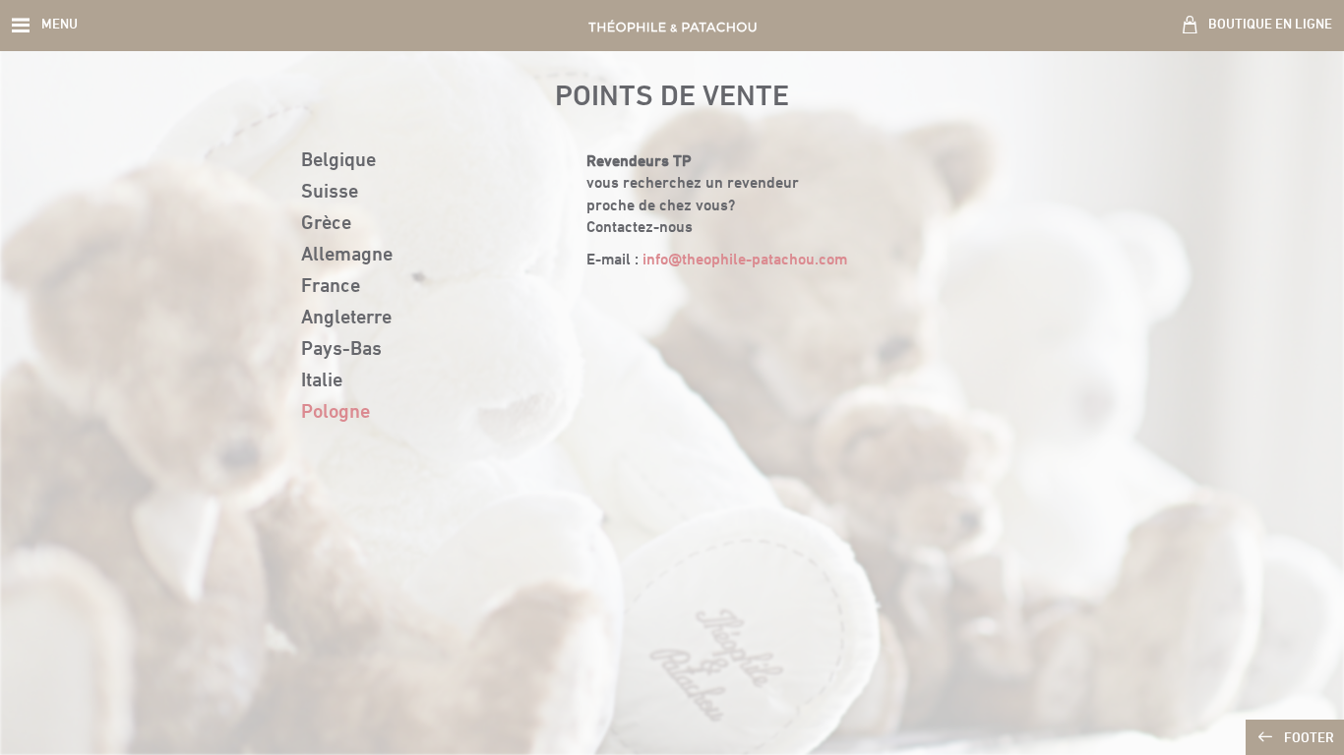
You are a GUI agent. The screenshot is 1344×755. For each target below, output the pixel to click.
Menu (59, 25)
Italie (321, 381)
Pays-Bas (341, 350)
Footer (1309, 738)
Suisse (329, 192)
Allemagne (347, 255)
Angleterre (346, 318)
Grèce (326, 224)
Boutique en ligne (1270, 25)
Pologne (335, 413)
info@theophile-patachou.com (744, 260)
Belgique (338, 161)
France (330, 287)
